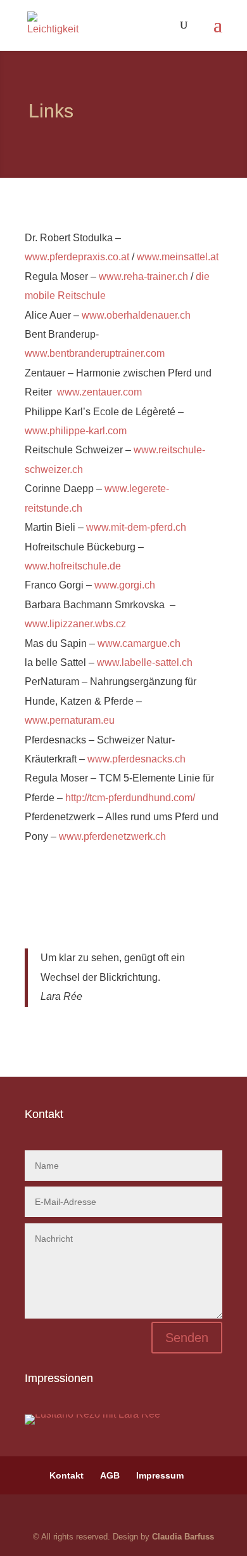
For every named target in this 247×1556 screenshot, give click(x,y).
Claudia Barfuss (183, 1536)
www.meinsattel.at (177, 256)
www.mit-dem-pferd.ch (136, 527)
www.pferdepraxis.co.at (77, 256)
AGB (110, 1475)
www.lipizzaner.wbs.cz (75, 623)
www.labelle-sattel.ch (145, 662)
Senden (186, 1338)
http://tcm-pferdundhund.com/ (130, 797)
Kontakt (66, 1475)
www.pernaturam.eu (70, 720)
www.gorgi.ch (124, 585)
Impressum (160, 1475)
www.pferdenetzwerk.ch (112, 836)
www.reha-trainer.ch (143, 276)
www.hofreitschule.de (73, 566)
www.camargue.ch (139, 643)
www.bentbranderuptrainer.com (95, 353)
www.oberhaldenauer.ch (136, 315)
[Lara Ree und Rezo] (92, 1414)
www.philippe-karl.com (76, 430)
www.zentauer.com (99, 392)
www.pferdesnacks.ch (136, 759)
